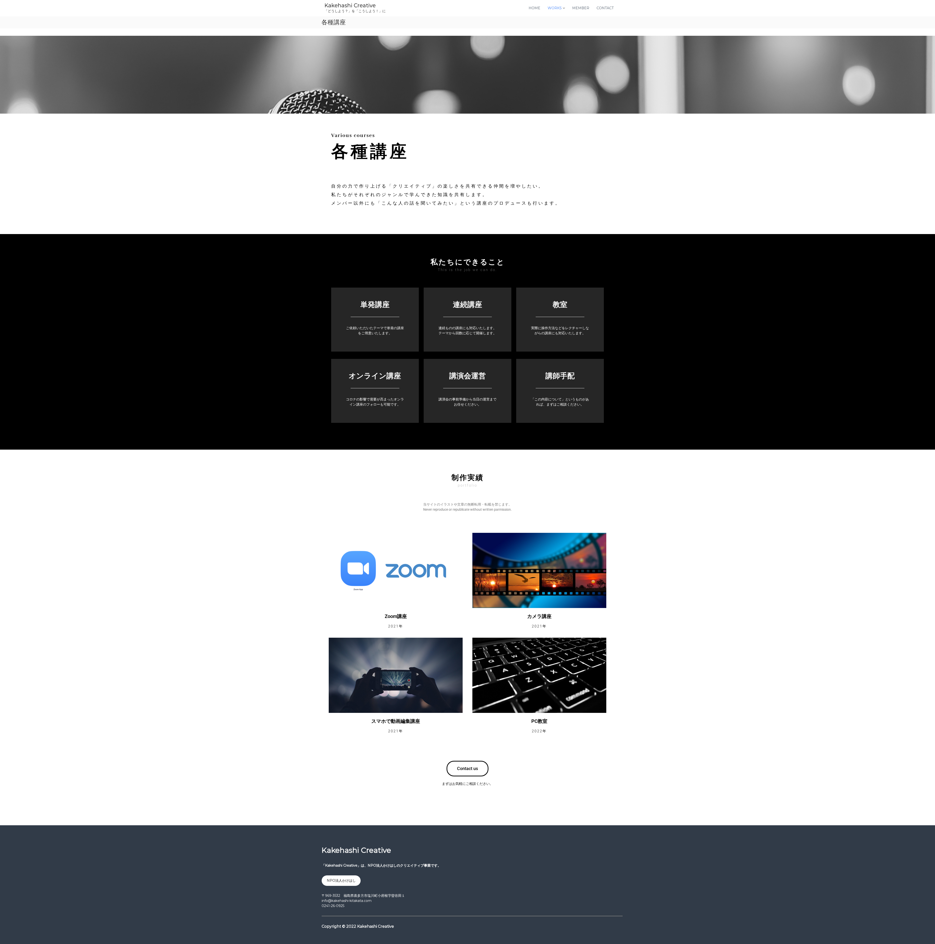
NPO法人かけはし (341, 880)
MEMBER (580, 8)
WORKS (555, 8)
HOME (534, 8)
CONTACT (605, 8)
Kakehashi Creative (350, 5)
